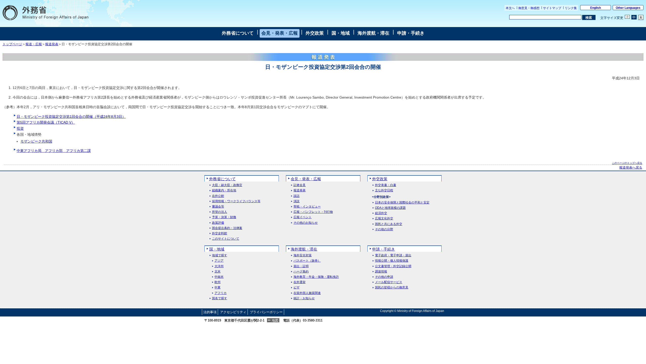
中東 (217, 287)
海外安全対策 (302, 255)
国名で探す (219, 298)
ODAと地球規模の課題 (390, 208)
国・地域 (341, 33)
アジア (219, 260)
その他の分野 (384, 229)
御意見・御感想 (529, 8)
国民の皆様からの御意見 (391, 287)
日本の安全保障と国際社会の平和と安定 (402, 202)
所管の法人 (219, 212)
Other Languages (628, 8)
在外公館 (218, 196)
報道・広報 (33, 44)
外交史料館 (219, 233)
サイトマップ (552, 8)
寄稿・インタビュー (307, 206)
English (595, 8)
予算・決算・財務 (224, 217)
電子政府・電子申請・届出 (393, 255)
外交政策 (315, 33)
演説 (296, 201)
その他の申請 (384, 277)
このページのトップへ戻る (627, 163)
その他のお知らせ (305, 222)
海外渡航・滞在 (373, 33)
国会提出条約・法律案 (227, 228)
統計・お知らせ (304, 298)
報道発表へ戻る (630, 167)
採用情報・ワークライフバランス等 (236, 201)
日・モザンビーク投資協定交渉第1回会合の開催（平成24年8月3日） (71, 117)
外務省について (238, 33)
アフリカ (220, 293)
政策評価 (218, 222)
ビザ (296, 287)
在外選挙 (299, 282)
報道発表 (51, 44)
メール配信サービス (388, 282)
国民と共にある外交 (388, 224)
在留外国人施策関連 (307, 293)
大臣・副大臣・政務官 (227, 185)
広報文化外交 (384, 218)
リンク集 (571, 8)
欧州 (217, 282)
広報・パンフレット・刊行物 (313, 212)
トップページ (12, 44)
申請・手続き (410, 33)
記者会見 (299, 185)
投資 (20, 128)
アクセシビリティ (233, 312)
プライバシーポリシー (266, 312)
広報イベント (302, 217)
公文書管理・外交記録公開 (393, 266)
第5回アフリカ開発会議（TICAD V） (46, 122)
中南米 (219, 277)
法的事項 (210, 312)
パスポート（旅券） (307, 260)
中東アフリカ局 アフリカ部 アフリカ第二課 (54, 151)
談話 (296, 196)
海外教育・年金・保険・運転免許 (316, 277)
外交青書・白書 (385, 185)
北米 (217, 271)
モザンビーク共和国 (36, 141)
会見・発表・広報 (279, 33)
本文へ (510, 8)
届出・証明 (301, 266)
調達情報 (381, 271)
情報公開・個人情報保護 (391, 260)
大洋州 (219, 266)
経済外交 (381, 213)
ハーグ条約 (301, 271)
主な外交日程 (384, 190)
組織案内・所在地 (224, 190)
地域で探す (219, 255)
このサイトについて (225, 238)
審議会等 (218, 206)
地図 (275, 320)
